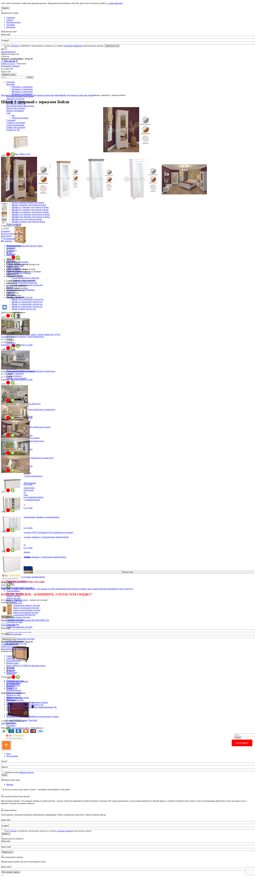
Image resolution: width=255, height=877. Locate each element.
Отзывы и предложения (17, 681)
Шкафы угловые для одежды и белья (28, 221)
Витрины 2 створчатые (22, 89)
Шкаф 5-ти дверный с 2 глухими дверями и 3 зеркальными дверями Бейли (35, 537)
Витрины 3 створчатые (22, 91)
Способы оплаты (14, 714)
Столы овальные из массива (24, 282)
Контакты (10, 27)
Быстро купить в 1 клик (12, 233)
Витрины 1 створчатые (22, 87)
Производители (13, 22)
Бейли (16, 267)
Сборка (9, 20)
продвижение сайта (20, 728)
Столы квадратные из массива (25, 278)
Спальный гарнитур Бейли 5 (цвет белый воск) (22, 336)
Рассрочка (11, 700)
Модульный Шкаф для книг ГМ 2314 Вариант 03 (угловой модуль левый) (39, 532)
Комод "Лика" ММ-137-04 (18, 154)
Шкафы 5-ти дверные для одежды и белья (31, 214)
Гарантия (10, 17)
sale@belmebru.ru (8, 723)
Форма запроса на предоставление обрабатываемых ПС (31, 707)
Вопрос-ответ (12, 663)
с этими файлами (115, 3)
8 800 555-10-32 (8, 63)
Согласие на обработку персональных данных (27, 702)
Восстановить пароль (11, 872)
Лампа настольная (20, 118)
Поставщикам (12, 684)
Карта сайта (11, 672)
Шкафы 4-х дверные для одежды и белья (30, 212)
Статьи (9, 688)
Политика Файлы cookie (17, 709)
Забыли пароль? (27, 772)
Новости (10, 686)
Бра (13, 115)
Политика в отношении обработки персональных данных (32, 716)
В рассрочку (6, 236)
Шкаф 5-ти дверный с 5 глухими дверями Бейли (23, 577)
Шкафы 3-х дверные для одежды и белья (30, 209)
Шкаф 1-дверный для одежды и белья (29, 205)
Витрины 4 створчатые (22, 94)
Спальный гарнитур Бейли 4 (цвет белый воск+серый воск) (28, 371)
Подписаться (7, 852)
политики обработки (73, 46)
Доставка (10, 25)
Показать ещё (127, 572)
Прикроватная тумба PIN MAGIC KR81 (24, 246)
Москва (9, 784)
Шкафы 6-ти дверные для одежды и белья (31, 217)
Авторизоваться (8, 51)
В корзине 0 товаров (10, 66)
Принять (5, 8)
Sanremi (25, 262)
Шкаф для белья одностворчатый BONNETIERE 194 (25, 620)
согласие (14, 46)
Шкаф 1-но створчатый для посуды (28, 299)
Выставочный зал (9, 649)
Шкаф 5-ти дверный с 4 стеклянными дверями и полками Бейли (30, 517)
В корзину (11, 674)
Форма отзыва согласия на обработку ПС (25, 705)
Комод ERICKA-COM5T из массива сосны (25, 665)
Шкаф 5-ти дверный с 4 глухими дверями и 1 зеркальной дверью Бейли (33, 557)
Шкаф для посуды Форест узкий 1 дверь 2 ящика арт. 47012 (33, 334)
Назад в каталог (8, 625)
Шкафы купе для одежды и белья (27, 219)
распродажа (242, 743)
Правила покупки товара (17, 697)
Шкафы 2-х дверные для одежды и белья (30, 207)
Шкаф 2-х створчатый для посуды (27, 302)
